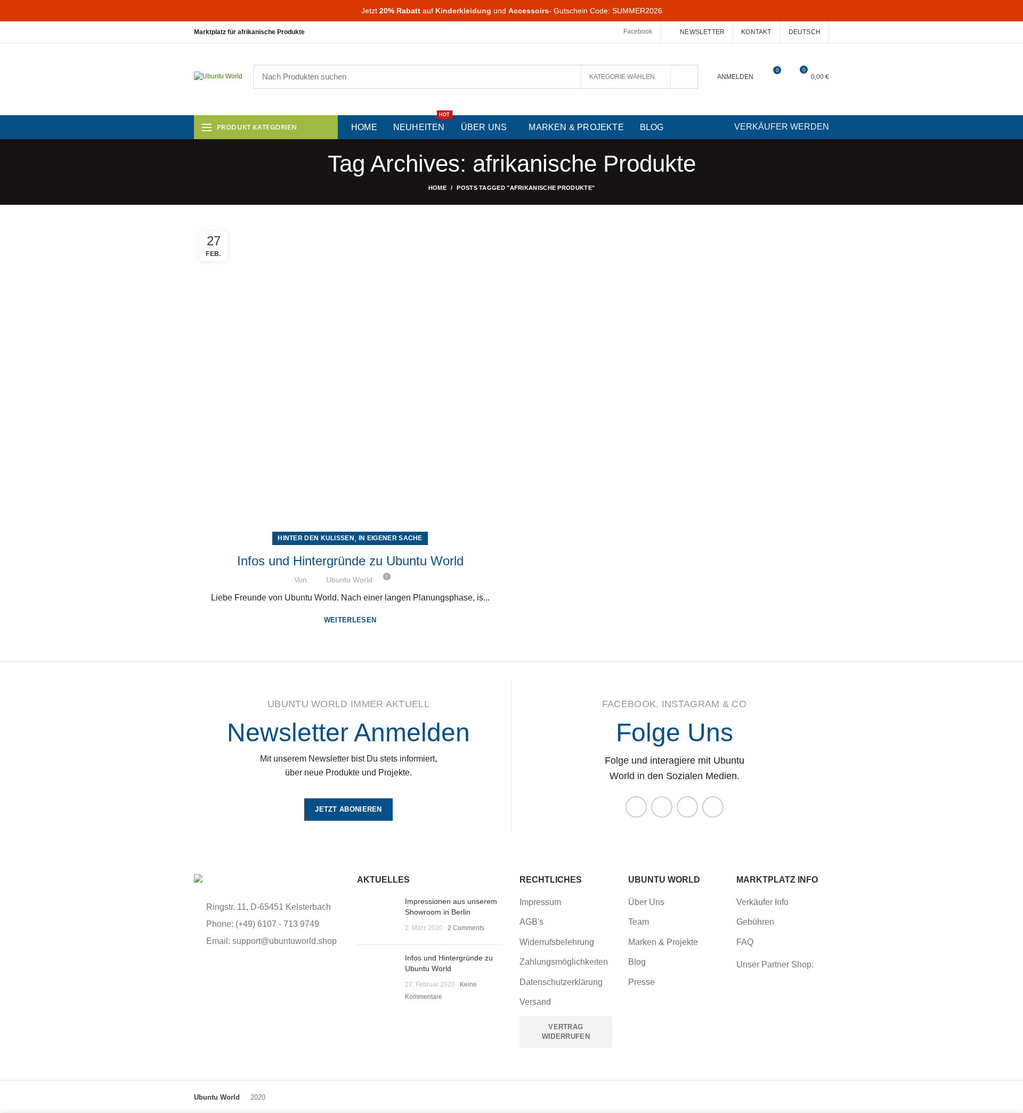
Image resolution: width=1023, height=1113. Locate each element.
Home (437, 188)
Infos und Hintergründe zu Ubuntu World (350, 561)
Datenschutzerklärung (561, 982)
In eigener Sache (391, 538)
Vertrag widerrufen (566, 1031)
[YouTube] (687, 807)
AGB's (531, 921)
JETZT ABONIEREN (348, 809)
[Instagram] (661, 807)
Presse (641, 982)
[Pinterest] (713, 807)
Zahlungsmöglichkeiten (563, 961)
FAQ (744, 942)
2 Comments (466, 928)
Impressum (540, 902)
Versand (535, 1001)
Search (684, 77)
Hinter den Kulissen (316, 538)
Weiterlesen (350, 619)
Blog (637, 961)
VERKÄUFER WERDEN (781, 126)
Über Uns (646, 902)
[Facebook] (636, 807)
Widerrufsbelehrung (556, 942)
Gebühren (755, 921)
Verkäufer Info (762, 902)
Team (638, 921)
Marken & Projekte (663, 942)
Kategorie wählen (622, 77)
